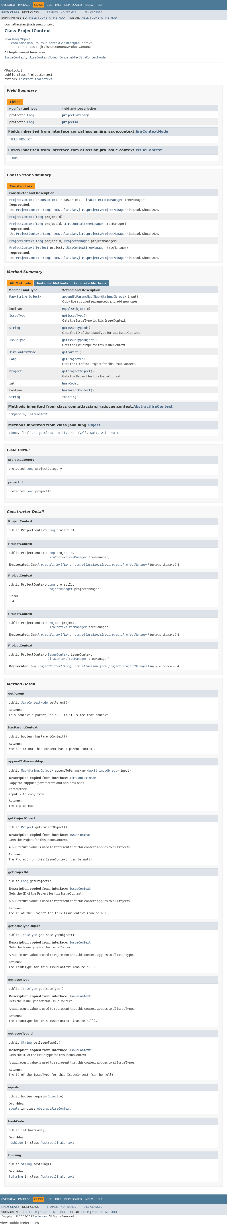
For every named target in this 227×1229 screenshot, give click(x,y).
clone (13, 433)
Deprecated (73, 4)
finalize (28, 433)
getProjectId (72, 359)
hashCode (69, 383)
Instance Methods (52, 283)
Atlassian (41, 1216)
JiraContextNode (42, 57)
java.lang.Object (17, 39)
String (21, 296)
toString (69, 397)
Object (34, 296)
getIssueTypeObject (78, 340)
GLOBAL (14, 158)
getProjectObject (76, 371)
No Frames (68, 12)
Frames (52, 12)
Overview (8, 4)
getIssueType (72, 315)
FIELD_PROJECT (20, 139)
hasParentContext (76, 390)
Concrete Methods (90, 283)
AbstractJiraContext (35, 79)
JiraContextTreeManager (103, 200)
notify (62, 433)
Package (24, 4)
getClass (46, 433)
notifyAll (79, 433)
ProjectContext (21, 200)
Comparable (68, 57)
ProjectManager (76, 241)
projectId (70, 122)
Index (88, 4)
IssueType (17, 315)
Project (42, 247)
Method (59, 17)
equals (67, 309)
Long (30, 115)
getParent (70, 352)
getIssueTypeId (74, 328)
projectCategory (75, 115)
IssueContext (15, 57)
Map (12, 296)
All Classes (93, 12)
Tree (58, 4)
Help (99, 4)
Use (49, 4)
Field (33, 17)
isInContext (38, 414)
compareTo (17, 414)
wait (93, 433)
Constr (45, 17)
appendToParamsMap (77, 296)
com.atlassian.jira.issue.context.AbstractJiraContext (51, 43)
